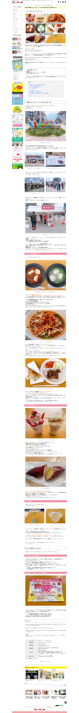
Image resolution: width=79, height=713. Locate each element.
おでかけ (14, 14)
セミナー (14, 23)
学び (14, 12)
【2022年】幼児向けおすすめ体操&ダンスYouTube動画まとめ (54, 697)
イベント (33, 5)
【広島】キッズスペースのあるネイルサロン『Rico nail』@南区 (37, 697)
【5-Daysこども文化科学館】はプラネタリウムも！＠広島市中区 (62, 697)
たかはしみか (48, 661)
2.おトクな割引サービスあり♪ (33, 90)
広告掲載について (16, 77)
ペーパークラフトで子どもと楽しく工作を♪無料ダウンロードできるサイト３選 (45, 697)
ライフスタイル (16, 28)
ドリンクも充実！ (32, 88)
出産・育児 (15, 9)
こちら (39, 658)
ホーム (25, 5)
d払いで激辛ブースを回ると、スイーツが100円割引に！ (39, 93)
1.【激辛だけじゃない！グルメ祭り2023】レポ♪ (37, 84)
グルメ (14, 16)
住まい (14, 26)
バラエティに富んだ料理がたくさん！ (35, 85)
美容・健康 (15, 19)
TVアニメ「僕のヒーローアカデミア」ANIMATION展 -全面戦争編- (57, 685)
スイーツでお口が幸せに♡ (33, 87)
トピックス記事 (29, 5)
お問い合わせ (15, 79)
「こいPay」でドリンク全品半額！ (35, 92)
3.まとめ (30, 95)
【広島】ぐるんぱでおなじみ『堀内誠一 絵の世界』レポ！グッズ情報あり (29, 697)
